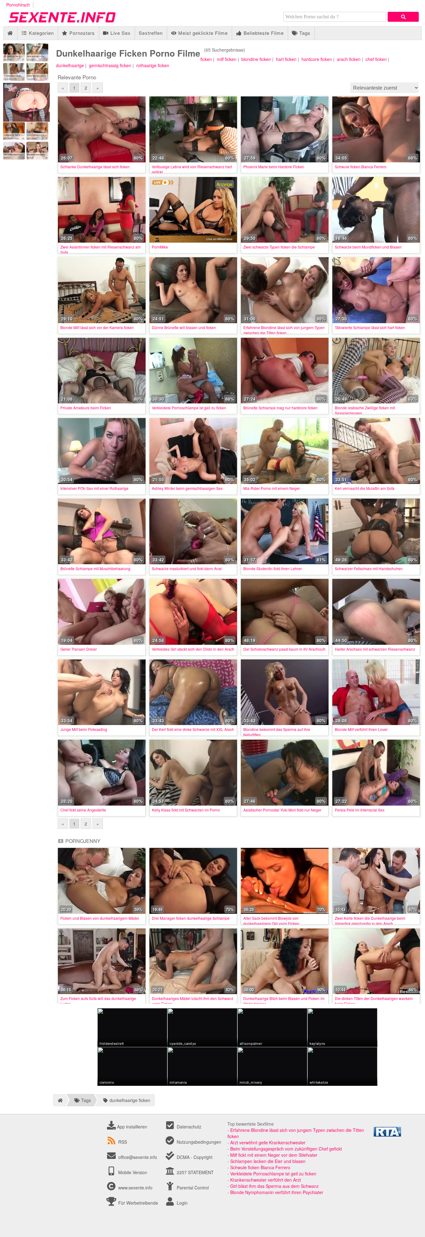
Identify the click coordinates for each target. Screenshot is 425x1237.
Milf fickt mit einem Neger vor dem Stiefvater (273, 1155)
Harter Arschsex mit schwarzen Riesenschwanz (375, 649)
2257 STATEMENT (194, 1172)
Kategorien (40, 33)
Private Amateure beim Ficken (85, 407)
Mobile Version (132, 1172)
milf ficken (226, 59)
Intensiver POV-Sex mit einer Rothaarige (94, 488)
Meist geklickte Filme (202, 33)
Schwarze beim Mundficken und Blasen (368, 246)
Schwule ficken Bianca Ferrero (360, 166)
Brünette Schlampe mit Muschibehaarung (95, 568)
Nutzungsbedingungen (198, 1142)
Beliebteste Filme (263, 33)
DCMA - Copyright (194, 1157)
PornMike (160, 246)
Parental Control (192, 1187)
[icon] (10, 33)
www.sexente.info (135, 1187)
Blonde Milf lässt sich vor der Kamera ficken (97, 327)
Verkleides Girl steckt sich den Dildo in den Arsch (193, 649)
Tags (304, 33)
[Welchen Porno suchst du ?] (403, 17)
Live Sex (120, 33)
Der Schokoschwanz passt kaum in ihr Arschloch (284, 649)
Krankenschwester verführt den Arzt (265, 1180)
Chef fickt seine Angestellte (83, 809)
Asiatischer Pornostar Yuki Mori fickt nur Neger (282, 809)
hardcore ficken (316, 59)
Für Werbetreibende (137, 1203)
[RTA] (387, 1135)
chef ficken (376, 59)
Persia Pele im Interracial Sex (360, 809)
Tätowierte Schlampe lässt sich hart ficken (370, 327)
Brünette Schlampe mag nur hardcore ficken (280, 407)
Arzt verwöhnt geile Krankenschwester (268, 1142)
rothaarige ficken (152, 65)
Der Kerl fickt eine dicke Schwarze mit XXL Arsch (193, 729)
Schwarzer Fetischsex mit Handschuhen (369, 568)
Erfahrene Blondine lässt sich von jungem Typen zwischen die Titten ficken (284, 330)
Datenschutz (188, 1126)
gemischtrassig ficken (110, 65)
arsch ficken (349, 59)
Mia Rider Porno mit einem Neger (271, 488)
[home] (59, 1100)
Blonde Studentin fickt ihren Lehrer (272, 568)
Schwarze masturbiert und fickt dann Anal (187, 568)
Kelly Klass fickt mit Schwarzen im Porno (186, 809)
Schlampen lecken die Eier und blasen (268, 1161)
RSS (122, 1142)
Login (181, 1203)
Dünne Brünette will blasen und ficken (184, 327)
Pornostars (81, 33)
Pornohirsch (18, 5)
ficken (206, 59)
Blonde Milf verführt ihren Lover (361, 729)
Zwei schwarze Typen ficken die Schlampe (279, 246)
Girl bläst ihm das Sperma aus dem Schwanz (274, 1186)
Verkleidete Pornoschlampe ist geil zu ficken (189, 407)
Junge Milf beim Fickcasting (83, 729)
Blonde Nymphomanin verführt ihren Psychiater (276, 1192)
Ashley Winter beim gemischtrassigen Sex (187, 488)
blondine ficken (256, 59)
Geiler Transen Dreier (78, 649)
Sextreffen (151, 33)
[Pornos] (71, 23)
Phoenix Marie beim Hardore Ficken (273, 166)
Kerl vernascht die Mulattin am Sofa (365, 488)
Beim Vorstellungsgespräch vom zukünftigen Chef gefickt (286, 1149)
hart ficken (286, 59)
